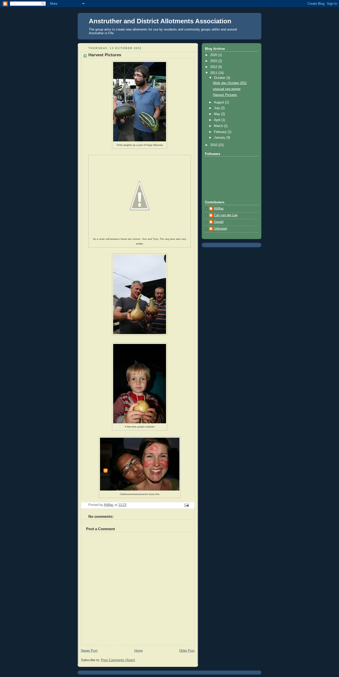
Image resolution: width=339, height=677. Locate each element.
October (220, 78)
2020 (214, 55)
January (220, 137)
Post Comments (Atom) (118, 660)
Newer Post (89, 650)
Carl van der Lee (225, 215)
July (217, 108)
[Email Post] (186, 505)
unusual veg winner (226, 89)
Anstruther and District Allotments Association (160, 21)
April (217, 120)
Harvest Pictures (225, 95)
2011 (214, 73)
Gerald (218, 222)
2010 (214, 145)
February (221, 132)
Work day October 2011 (230, 83)
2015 (214, 61)
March (219, 126)
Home (138, 650)
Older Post (187, 650)
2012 (214, 67)
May (217, 114)
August (219, 102)
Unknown (220, 228)
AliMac (219, 208)
